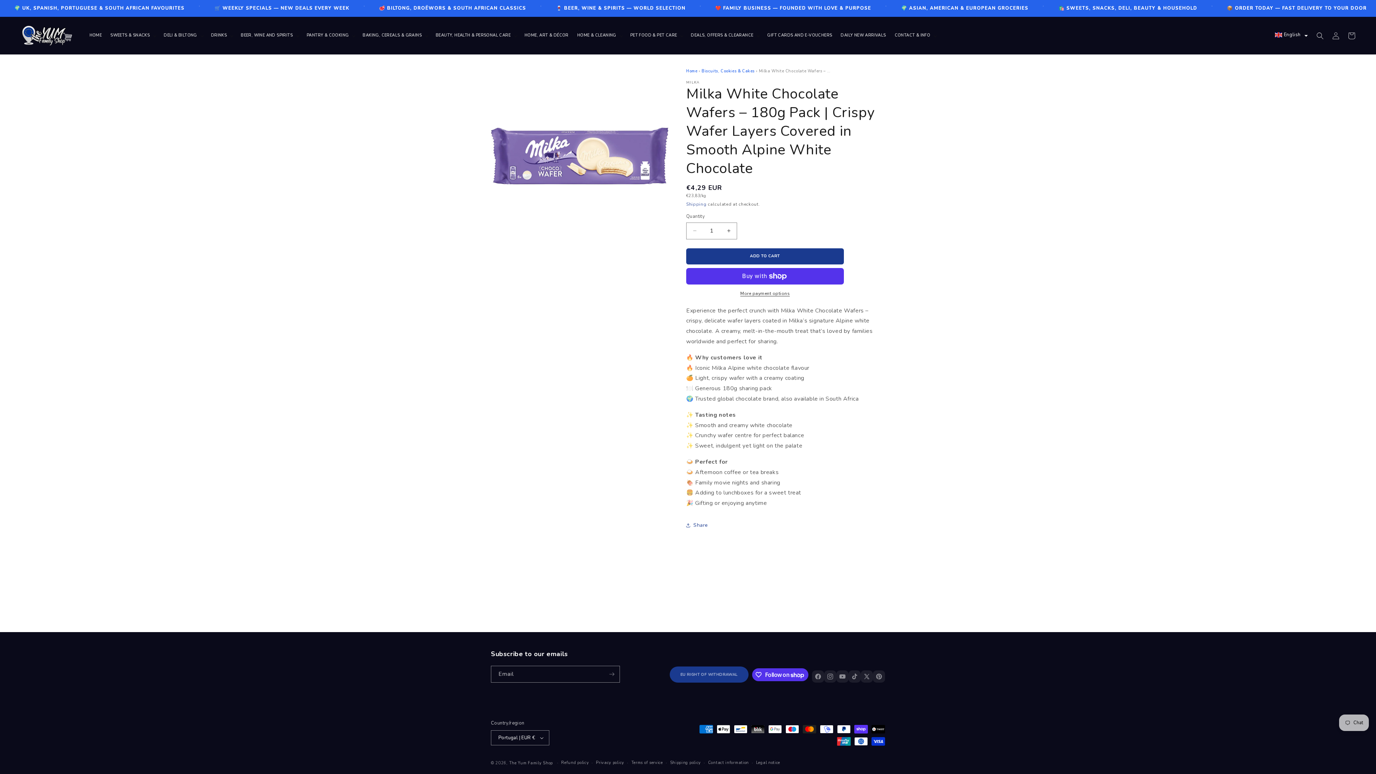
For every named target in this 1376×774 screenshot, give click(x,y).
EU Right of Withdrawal (709, 674)
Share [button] (700, 525)
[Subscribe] (612, 674)
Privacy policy (610, 762)
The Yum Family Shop (531, 763)
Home (691, 71)
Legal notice (768, 762)
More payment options (765, 293)
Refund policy (575, 762)
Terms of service (647, 762)
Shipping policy (685, 762)
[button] (132, 35)
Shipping (696, 204)
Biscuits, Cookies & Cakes (728, 71)
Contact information (728, 762)
